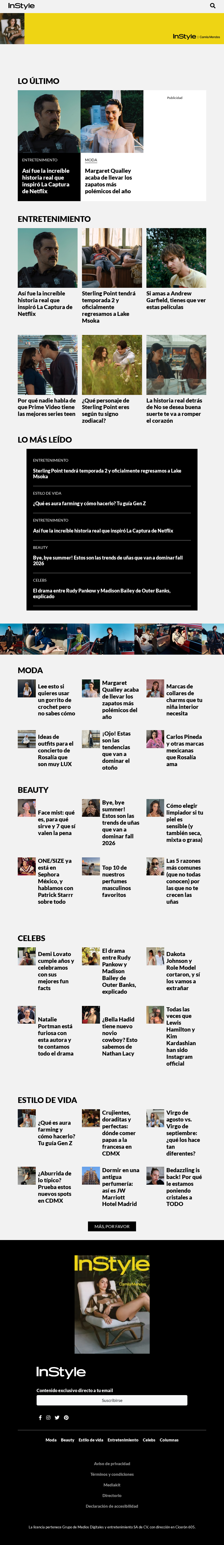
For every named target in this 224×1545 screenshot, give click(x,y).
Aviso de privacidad (112, 1463)
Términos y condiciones (112, 1474)
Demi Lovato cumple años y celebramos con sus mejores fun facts (56, 970)
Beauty (40, 547)
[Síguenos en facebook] (40, 1417)
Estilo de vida (47, 493)
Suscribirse (112, 1400)
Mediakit (112, 1484)
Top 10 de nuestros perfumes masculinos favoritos (116, 881)
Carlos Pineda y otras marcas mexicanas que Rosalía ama (185, 750)
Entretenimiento (39, 160)
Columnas (169, 1439)
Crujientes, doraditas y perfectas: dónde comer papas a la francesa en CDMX (119, 1133)
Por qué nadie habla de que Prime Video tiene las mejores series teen (47, 407)
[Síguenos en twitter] (57, 1417)
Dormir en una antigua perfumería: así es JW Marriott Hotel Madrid (120, 1186)
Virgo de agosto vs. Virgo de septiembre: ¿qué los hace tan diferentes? (183, 1133)
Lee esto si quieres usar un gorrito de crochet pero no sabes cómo (56, 700)
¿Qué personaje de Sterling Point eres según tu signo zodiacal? (105, 410)
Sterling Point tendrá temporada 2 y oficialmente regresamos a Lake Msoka (108, 307)
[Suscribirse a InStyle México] (112, 1304)
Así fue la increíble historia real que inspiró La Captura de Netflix (45, 180)
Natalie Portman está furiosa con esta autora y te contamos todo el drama (55, 1036)
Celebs (39, 580)
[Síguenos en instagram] (48, 1417)
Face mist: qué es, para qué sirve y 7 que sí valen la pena (56, 822)
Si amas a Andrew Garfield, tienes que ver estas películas (176, 300)
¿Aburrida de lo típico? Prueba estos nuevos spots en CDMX (54, 1187)
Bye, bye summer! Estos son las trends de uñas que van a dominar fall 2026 (120, 822)
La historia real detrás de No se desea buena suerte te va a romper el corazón (174, 410)
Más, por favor (112, 1226)
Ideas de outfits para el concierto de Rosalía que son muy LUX (55, 750)
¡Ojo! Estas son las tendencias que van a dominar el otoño (116, 750)
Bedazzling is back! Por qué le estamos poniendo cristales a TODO (184, 1186)
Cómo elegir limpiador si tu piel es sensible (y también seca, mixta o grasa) (184, 822)
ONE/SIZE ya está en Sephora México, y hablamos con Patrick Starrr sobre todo (55, 881)
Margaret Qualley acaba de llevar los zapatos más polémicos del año (108, 180)
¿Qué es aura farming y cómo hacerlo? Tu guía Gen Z (89, 503)
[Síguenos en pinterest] (66, 1417)
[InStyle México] (21, 5)
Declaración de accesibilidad (112, 1506)
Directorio (112, 1495)
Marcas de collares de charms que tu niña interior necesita (184, 700)
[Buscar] (213, 5)
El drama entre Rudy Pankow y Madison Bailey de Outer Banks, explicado (101, 593)
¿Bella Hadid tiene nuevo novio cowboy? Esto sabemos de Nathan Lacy (119, 1036)
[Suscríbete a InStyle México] (112, 28)
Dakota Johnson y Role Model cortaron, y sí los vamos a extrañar (183, 970)
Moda (91, 160)
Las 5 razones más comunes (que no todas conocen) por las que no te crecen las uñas (183, 881)
